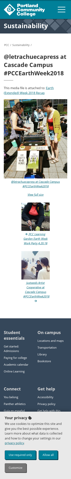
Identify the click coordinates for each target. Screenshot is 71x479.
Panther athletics (15, 404)
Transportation (47, 347)
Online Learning (14, 371)
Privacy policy (46, 404)
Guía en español (14, 411)
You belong (11, 397)
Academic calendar (16, 364)
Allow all (48, 455)
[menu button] (61, 9)
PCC (6, 45)
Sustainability (26, 25)
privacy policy (14, 443)
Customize (15, 468)
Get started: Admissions (11, 348)
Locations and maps (50, 341)
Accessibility (45, 397)
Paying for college (15, 358)
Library (42, 354)
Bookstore (44, 361)
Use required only (20, 455)
